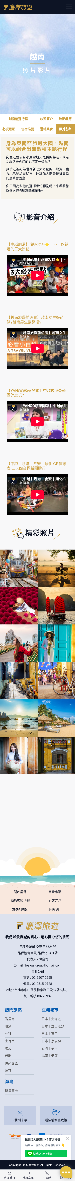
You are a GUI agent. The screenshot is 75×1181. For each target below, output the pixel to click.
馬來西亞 (11, 1063)
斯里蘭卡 (11, 1091)
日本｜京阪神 (51, 1041)
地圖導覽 (65, 118)
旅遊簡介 (46, 118)
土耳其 (10, 1041)
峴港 (8, 1026)
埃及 (8, 1048)
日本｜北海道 (51, 1019)
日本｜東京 (50, 1033)
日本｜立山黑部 (53, 1026)
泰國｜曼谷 (50, 1048)
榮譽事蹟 (54, 892)
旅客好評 (54, 900)
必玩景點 (8, 129)
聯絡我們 (54, 909)
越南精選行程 (18, 118)
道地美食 (46, 129)
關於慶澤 (20, 892)
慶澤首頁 (9, 1178)
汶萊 (8, 1070)
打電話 (47, 1178)
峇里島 (10, 1019)
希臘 (8, 1056)
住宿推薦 (27, 129)
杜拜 (8, 1033)
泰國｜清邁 (50, 1056)
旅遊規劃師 (20, 909)
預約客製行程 (20, 900)
